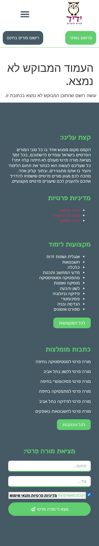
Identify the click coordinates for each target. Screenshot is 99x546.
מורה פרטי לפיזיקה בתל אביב (65, 401)
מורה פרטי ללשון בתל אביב (67, 371)
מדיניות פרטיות (43, 495)
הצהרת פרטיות (66, 215)
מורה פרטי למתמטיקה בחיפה (65, 391)
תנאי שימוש (70, 210)
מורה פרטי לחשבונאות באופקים (63, 411)
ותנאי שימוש (20, 495)
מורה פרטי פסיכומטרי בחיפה (65, 381)
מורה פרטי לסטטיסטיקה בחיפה (63, 361)
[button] (25, 14)
